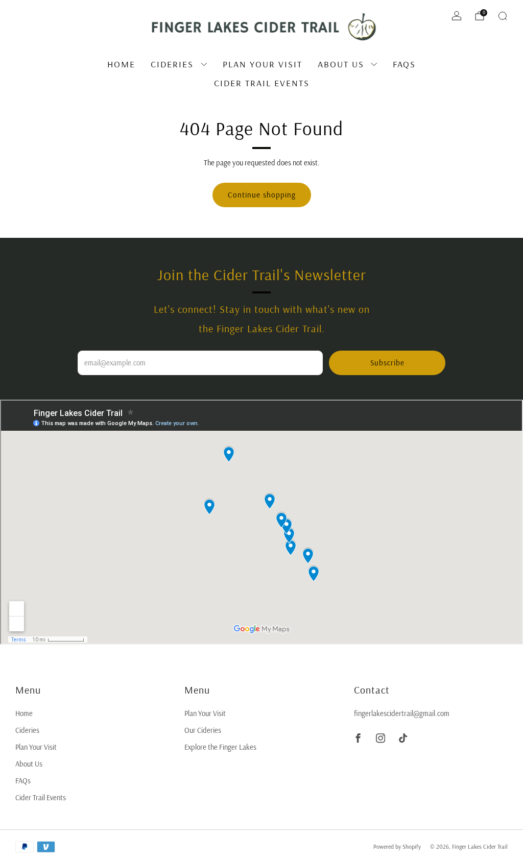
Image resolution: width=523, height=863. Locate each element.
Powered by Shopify (397, 846)
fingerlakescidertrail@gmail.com (401, 713)
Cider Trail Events (262, 83)
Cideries (172, 64)
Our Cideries (202, 730)
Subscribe (387, 362)
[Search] (502, 16)
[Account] (456, 16)
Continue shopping (262, 195)
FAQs (404, 64)
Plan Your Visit (262, 64)
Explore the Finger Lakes (220, 747)
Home (121, 64)
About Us (341, 64)
